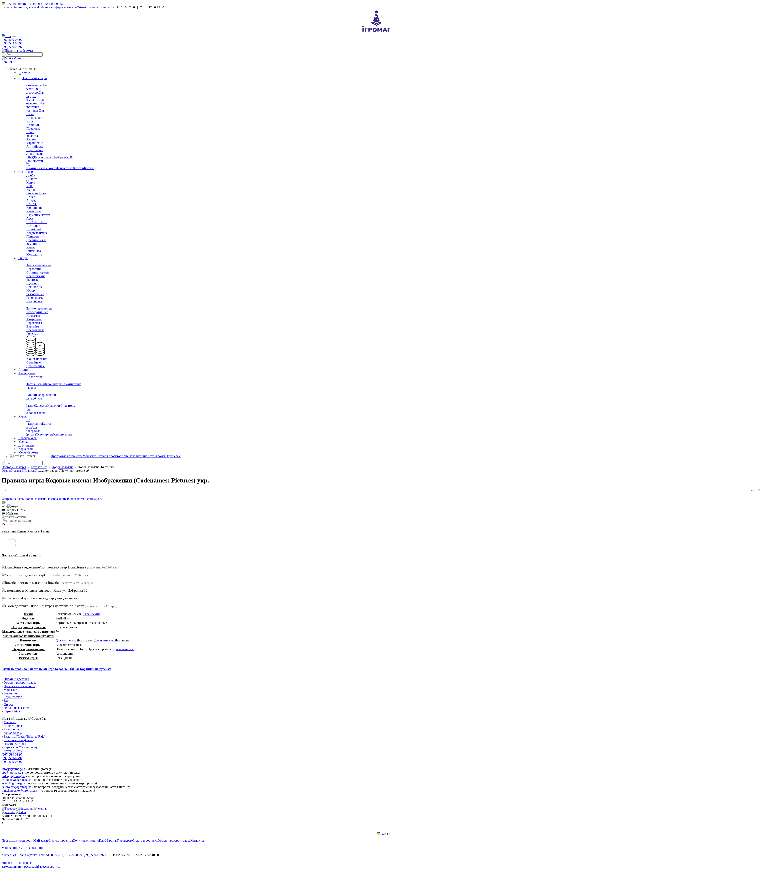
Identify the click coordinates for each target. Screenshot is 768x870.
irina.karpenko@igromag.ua (19, 790)
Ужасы (43, 168)
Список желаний (31, 847)
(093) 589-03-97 (12, 47)
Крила (62, 157)
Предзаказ (33, 128)
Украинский (91, 614)
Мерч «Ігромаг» (29, 452)
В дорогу (32, 283)
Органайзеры (35, 384)
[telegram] (41, 808)
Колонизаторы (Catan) (19, 740)
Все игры (24, 72)
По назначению (34, 83)
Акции (31, 139)
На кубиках (34, 301)
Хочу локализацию (134, 456)
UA (8, 3)
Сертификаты (27, 438)
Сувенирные (44, 434)
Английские (34, 146)
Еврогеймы (34, 323)
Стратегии (33, 269)
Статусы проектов (108, 456)
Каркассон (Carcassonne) (20, 747)
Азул (29, 218)
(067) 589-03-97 (12, 39)
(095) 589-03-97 (53, 3)
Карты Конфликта (33, 249)
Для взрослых (32, 90)
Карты (22, 416)
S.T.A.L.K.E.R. (36, 222)
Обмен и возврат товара (93, 7)
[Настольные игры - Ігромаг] (376, 32)
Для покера (31, 429)
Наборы (41, 395)
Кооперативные (37, 312)
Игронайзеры (53, 384)
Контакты (70, 7)
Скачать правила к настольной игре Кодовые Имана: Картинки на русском (56, 669)
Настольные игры (34, 78)
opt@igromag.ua (12, 772)
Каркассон (41, 157)
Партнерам (173, 456)
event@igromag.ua (14, 783)
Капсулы (41, 405)
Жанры (23, 258)
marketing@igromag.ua (16, 779)
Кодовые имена (37, 233)
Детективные (35, 366)
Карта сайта (12, 711)
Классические (35, 276)
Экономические (36, 359)
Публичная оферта (50, 7)
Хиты (30, 121)
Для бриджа (33, 432)
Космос (89, 168)
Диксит (31, 179)
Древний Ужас (36, 240)
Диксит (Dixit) (13, 725)
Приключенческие (38, 265)
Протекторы (34, 377)
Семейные (33, 362)
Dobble (53, 157)
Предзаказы (26, 445)
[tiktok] (21, 812)
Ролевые (32, 333)
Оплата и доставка (29, 3)
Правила (29, 470)
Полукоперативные (39, 308)
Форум (8, 704)
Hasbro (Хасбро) (15, 743)
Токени (42, 413)
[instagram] (25, 808)
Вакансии (10, 693)
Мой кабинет (11, 847)
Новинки (32, 125)
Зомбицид (33, 243)
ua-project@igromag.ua (16, 787)
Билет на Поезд (36, 193)
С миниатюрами (37, 272)
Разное (30, 405)
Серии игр (25, 171)
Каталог (7, 7)
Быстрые (32, 279)
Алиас (30, 197)
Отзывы (16, 470)
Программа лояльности (67, 456)
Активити (33, 225)
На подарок (34, 117)
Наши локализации (34, 133)
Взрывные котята (38, 215)
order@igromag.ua (13, 776)
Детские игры (13, 751)
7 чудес (31, 200)
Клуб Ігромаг (156, 456)
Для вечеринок (35, 101)
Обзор (6, 470)
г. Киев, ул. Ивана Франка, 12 (22, 855)
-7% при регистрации (16, 520)
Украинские (34, 143)
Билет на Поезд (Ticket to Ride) (24, 736)
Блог (7, 700)
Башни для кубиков (41, 396)
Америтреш (34, 319)
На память (33, 315)
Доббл (30, 175)
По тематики (32, 166)
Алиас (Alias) (13, 733)
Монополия (34, 207)
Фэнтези (78, 168)
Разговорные (35, 294)
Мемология (34, 254)
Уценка (23, 441)
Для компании (32, 97)
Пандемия (33, 236)
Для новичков (32, 108)
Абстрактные (35, 330)
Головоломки (35, 297)
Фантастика (64, 168)
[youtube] (8, 812)
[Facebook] (9, 808)
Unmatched (33, 229)
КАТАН (31, 204)
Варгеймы (33, 326)
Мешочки (53, 405)
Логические (34, 287)
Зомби (52, 168)
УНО (29, 186)
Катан (39, 161)
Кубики (31, 395)
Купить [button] (22, 531)
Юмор (30, 290)
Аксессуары (26, 373)
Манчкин (32, 189)
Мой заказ (89, 456)
